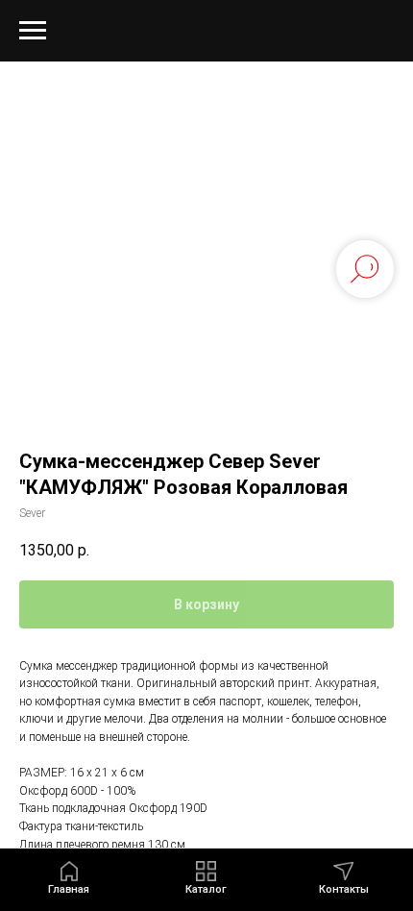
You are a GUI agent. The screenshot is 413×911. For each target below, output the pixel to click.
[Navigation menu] (32, 30)
